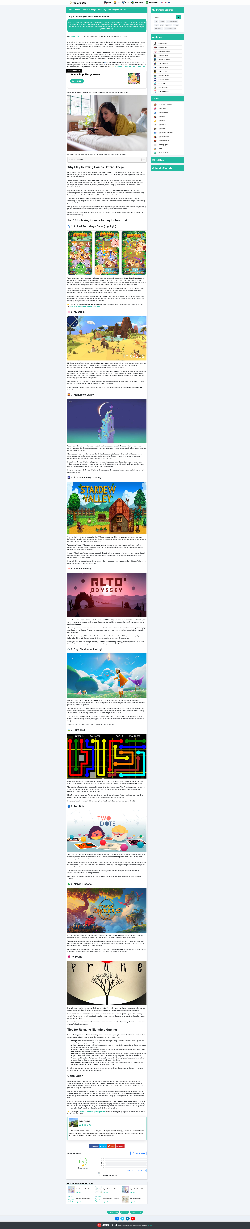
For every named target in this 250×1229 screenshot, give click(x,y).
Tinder (156, 25)
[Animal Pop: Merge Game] (134, 84)
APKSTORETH (158, 28)
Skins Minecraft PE (172, 21)
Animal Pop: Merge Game (85, 74)
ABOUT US (124, 1212)
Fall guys (162, 21)
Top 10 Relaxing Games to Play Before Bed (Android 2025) (104, 10)
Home (70, 10)
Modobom (150, 1225)
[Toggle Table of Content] (142, 159)
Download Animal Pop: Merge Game (92, 1111)
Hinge (162, 25)
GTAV (156, 21)
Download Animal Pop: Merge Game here (129, 67)
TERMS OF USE (113, 1212)
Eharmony (168, 25)
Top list (77, 10)
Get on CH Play (77, 81)
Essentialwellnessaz (170, 28)
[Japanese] (166, 2)
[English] (162, 2)
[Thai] (169, 2)
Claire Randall (74, 36)
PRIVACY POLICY (136, 1212)
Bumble (176, 25)
